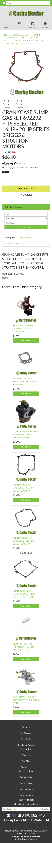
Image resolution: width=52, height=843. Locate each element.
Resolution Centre (26, 745)
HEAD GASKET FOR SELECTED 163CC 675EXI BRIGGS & (26, 381)
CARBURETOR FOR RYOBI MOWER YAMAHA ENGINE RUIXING (26, 434)
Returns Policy (26, 789)
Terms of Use (26, 777)
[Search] (4, 3)
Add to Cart (27, 188)
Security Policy (26, 795)
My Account (26, 733)
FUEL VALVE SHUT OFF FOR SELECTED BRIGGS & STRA (26, 700)
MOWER (36, 35)
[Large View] (6, 103)
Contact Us (26, 767)
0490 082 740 (33, 815)
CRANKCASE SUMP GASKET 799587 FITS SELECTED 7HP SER (24, 594)
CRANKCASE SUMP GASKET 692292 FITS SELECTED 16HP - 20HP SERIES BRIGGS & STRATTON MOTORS (25, 40)
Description (9, 237)
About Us (26, 755)
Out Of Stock (26, 553)
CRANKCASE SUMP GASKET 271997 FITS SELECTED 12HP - (24, 487)
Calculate (26, 227)
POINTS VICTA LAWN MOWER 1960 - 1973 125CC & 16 (23, 328)
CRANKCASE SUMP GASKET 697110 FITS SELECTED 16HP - (24, 540)
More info (21, 163)
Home (7, 35)
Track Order (26, 739)
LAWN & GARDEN (21, 35)
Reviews (8, 243)
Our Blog (26, 761)
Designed (19, 839)
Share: (5, 152)
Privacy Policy (26, 783)
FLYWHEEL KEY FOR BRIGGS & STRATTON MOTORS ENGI (24, 647)
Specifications (26, 237)
